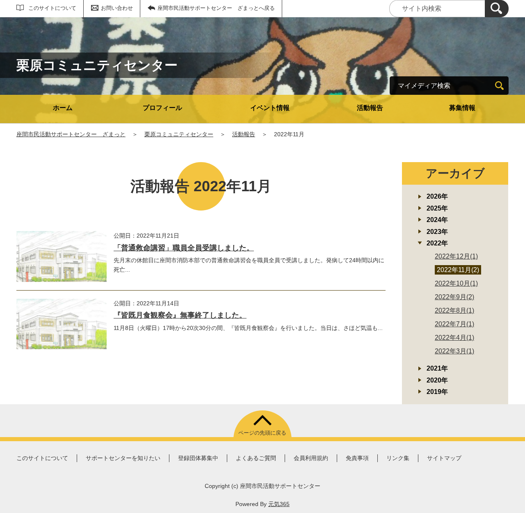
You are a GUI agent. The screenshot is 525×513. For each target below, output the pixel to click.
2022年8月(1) (454, 310)
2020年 (437, 380)
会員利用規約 (311, 458)
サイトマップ (444, 458)
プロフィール (162, 107)
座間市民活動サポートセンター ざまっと (71, 134)
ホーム (63, 107)
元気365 (279, 504)
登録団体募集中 (198, 458)
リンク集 (397, 458)
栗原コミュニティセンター (178, 134)
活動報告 (370, 107)
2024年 (437, 219)
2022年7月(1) (454, 324)
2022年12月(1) (456, 256)
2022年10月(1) (456, 283)
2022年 (437, 243)
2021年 (437, 368)
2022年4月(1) (454, 337)
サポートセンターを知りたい (123, 458)
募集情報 (462, 107)
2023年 (437, 231)
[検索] (497, 8)
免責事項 (357, 458)
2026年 (437, 196)
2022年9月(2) (454, 296)
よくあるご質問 (256, 458)
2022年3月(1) (454, 351)
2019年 (437, 391)
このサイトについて (52, 8)
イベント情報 (270, 107)
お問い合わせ (117, 8)
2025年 (437, 208)
